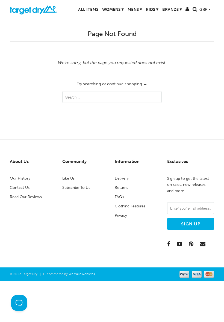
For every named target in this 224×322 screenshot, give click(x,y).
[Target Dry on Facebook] (168, 244)
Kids (147, 9)
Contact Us (20, 187)
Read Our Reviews (26, 197)
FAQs (119, 197)
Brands (167, 9)
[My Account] (182, 10)
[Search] (190, 10)
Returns (121, 187)
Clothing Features (130, 206)
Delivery (122, 178)
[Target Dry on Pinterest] (191, 244)
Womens (108, 9)
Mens (130, 9)
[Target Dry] (33, 9)
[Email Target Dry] (202, 244)
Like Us (68, 178)
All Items (83, 9)
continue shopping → (127, 83)
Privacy (121, 215)
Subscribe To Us (76, 187)
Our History (20, 178)
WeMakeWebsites (82, 274)
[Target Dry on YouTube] (179, 244)
